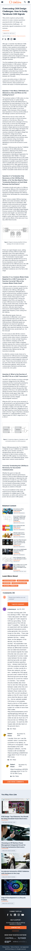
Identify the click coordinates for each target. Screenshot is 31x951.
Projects (16, 561)
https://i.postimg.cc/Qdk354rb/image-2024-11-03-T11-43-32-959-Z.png (18, 755)
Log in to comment (18, 604)
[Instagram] (19, 915)
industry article (22, 580)
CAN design (6, 583)
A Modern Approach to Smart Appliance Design (19, 533)
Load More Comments (15, 782)
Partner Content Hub (20, 571)
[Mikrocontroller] (20, 941)
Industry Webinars (19, 529)
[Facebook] (7, 915)
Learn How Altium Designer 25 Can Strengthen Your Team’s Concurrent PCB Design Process (19, 542)
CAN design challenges (19, 583)
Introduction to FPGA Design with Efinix (18, 509)
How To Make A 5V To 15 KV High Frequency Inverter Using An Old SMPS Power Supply (20, 566)
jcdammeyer (12, 609)
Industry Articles (19, 522)
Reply (14, 729)
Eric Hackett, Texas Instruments (18, 36)
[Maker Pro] (7, 941)
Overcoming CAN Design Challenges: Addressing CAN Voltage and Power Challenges (19, 518)
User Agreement (24, 947)
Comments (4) (9, 593)
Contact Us (15, 927)
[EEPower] (22, 938)
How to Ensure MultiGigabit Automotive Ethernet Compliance (20, 551)
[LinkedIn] (15, 915)
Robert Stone (10, 734)
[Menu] (2, 2)
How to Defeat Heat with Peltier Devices (19, 526)
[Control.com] (10, 938)
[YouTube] (22, 915)
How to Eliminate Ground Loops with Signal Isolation (19, 558)
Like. (10, 729)
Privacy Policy (6, 947)
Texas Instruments (9, 580)
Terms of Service (15, 947)
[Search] (25, 2)
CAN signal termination (10, 585)
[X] (11, 915)
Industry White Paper (8, 850)
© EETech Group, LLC (10, 949)
